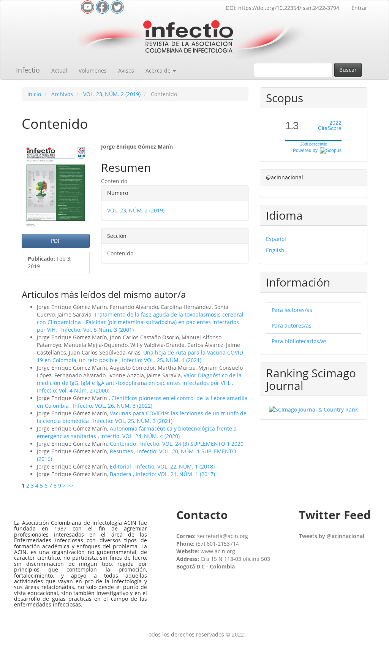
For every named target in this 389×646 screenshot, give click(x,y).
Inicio (34, 94)
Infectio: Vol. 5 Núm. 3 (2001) (97, 329)
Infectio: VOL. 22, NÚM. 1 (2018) (175, 466)
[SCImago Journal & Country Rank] (313, 409)
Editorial (121, 466)
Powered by (306, 150)
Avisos (126, 70)
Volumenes (93, 70)
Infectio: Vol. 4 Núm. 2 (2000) (73, 390)
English (275, 250)
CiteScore (330, 125)
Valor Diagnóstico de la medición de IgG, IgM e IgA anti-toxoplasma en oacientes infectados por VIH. (139, 379)
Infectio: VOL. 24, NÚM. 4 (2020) (140, 436)
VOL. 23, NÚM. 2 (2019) (112, 94)
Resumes (122, 451)
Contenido (124, 443)
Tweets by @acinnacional (331, 536)
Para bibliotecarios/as (299, 341)
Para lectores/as (292, 310)
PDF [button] (55, 240)
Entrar (359, 7)
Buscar (348, 69)
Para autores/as (292, 325)
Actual (59, 70)
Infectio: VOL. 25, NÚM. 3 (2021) (132, 420)
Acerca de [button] (158, 70)
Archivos (62, 94)
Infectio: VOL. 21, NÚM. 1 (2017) (175, 474)
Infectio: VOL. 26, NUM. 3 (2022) (112, 405)
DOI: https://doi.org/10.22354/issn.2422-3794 (282, 7)
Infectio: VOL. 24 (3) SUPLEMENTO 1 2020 (192, 443)
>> (70, 485)
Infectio (28, 69)
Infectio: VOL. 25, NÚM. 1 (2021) (161, 360)
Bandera (121, 474)
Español (276, 238)
